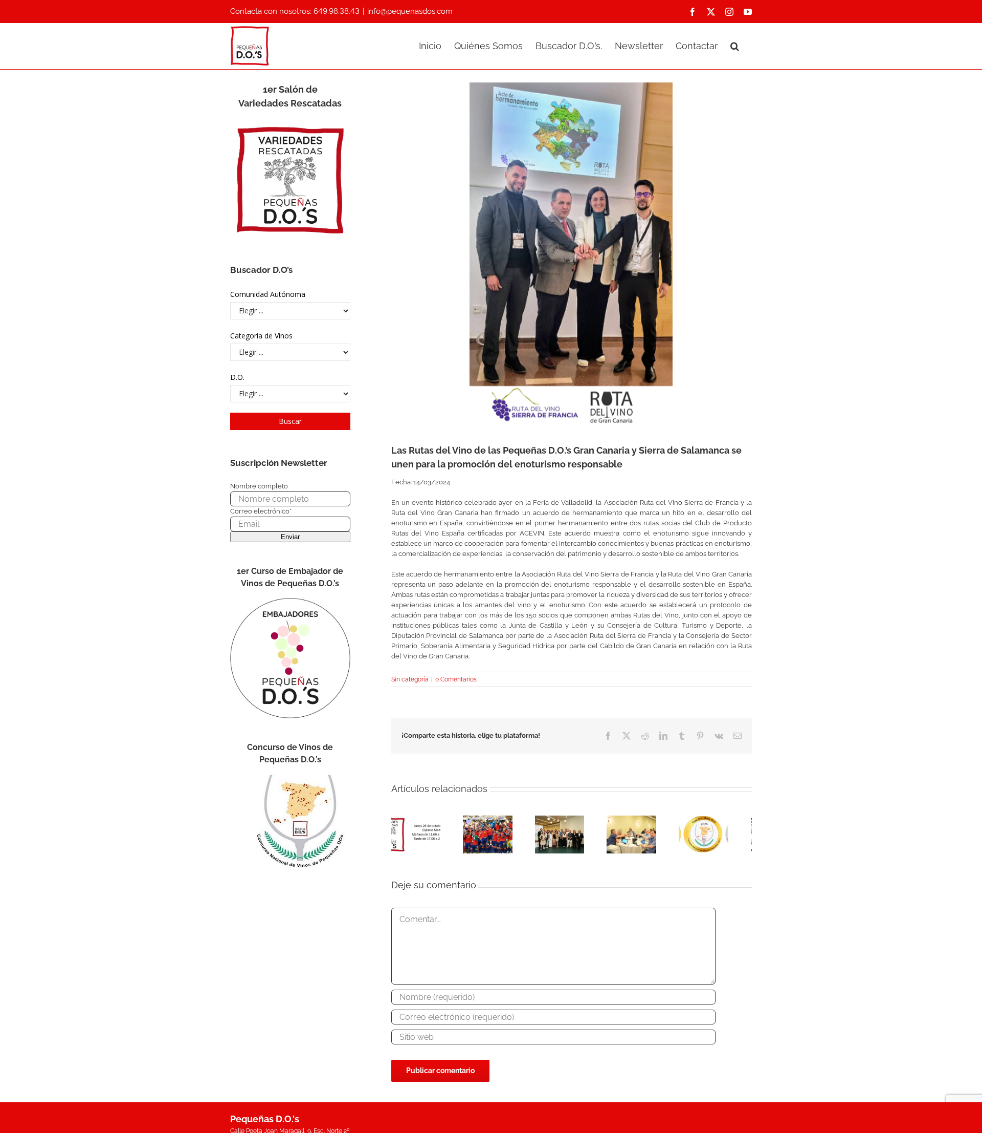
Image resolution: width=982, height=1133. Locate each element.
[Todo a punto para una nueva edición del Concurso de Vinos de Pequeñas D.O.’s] (725, 819)
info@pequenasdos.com (410, 11)
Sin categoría (410, 679)
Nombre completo (259, 486)
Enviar (290, 537)
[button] (734, 45)
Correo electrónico (261, 511)
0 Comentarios (456, 679)
